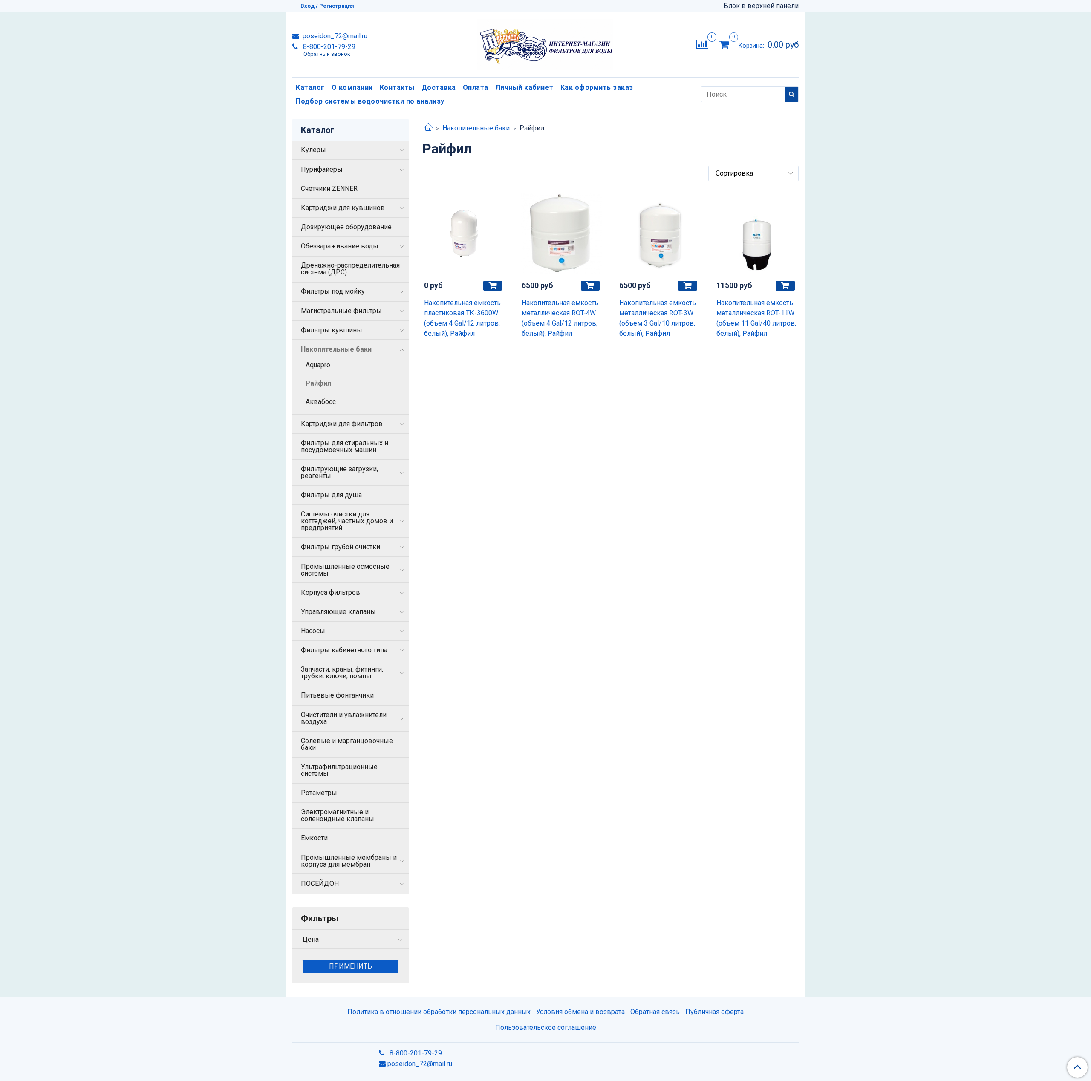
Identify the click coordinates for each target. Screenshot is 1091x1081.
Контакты (397, 88)
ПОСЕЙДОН (320, 883)
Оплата (475, 88)
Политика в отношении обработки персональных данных (439, 1012)
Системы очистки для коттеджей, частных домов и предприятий (347, 521)
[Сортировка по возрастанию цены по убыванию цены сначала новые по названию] (753, 173)
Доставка (438, 88)
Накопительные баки (476, 128)
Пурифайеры (322, 169)
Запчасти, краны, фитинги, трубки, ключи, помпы (342, 672)
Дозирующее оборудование (346, 227)
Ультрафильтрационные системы (339, 770)
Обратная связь (655, 1012)
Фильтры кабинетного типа (344, 650)
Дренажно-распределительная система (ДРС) (350, 268)
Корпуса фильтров (330, 592)
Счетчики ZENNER (329, 188)
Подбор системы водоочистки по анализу (370, 101)
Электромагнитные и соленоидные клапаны (337, 815)
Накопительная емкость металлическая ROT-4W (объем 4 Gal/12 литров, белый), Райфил (560, 318)
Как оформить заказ (596, 88)
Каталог (310, 88)
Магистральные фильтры (341, 311)
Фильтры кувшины (331, 330)
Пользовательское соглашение (545, 1027)
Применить (350, 966)
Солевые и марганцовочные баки (347, 744)
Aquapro (318, 365)
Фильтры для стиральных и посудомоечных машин (344, 446)
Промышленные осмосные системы (345, 569)
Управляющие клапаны (338, 612)
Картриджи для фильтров (342, 424)
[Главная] (428, 128)
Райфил (318, 383)
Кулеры (313, 150)
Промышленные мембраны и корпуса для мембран (349, 860)
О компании (352, 88)
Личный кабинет (524, 88)
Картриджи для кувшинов (343, 208)
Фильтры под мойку (333, 291)
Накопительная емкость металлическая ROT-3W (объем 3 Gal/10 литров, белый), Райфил (657, 318)
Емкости (314, 838)
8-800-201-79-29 (328, 47)
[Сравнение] (702, 44)
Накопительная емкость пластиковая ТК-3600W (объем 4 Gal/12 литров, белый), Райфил (462, 318)
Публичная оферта (714, 1012)
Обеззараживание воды (339, 246)
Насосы (313, 631)
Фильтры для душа (331, 495)
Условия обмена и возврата (580, 1012)
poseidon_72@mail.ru (334, 36)
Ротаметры (319, 793)
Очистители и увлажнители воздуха (344, 718)
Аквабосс (321, 402)
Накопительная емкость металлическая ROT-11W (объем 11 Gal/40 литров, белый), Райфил (756, 318)
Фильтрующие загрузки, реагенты (339, 472)
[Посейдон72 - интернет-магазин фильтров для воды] (545, 42)
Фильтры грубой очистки (340, 547)
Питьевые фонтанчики (337, 695)
